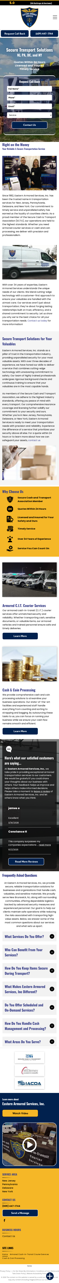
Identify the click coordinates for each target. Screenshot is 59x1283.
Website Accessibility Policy (37, 1273)
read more (45, 845)
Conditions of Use (43, 1271)
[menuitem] (6, 1254)
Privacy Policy (5, 1271)
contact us (34, 440)
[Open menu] (55, 17)
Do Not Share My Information (24, 1271)
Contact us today (37, 320)
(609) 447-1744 (11, 1206)
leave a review (42, 791)
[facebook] (4, 1220)
